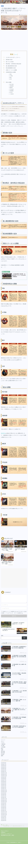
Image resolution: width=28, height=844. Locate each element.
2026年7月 (3, 764)
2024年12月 (4, 790)
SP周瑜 (11, 75)
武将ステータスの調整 (11, 70)
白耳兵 (11, 92)
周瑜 (11, 74)
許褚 (11, 79)
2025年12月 (4, 773)
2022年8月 (3, 816)
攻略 (2, 749)
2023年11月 (4, 800)
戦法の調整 (8, 82)
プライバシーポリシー (6, 833)
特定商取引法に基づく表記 (7, 835)
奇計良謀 (12, 84)
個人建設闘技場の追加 (11, 66)
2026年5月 (3, 767)
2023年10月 (4, 801)
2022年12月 (4, 811)
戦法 (2, 748)
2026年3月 (3, 768)
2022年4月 (3, 820)
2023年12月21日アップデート (13, 57)
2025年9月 (3, 777)
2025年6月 (3, 781)
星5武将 (3, 752)
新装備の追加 (9, 59)
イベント (3, 739)
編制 (2, 755)
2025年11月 (4, 774)
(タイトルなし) (4, 830)
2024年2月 (3, 796)
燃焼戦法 (3, 433)
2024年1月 (3, 797)
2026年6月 (3, 765)
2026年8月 (3, 762)
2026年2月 (3, 770)
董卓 (11, 77)
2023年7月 (3, 804)
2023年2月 (3, 809)
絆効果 (2, 754)
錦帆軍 (11, 87)
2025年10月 (4, 775)
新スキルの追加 (10, 61)
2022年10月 (4, 814)
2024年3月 (3, 794)
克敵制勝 (12, 85)
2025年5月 (3, 783)
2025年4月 (3, 784)
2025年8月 (3, 778)
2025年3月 (3, 785)
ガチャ (2, 741)
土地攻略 (3, 747)
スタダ (2, 742)
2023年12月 (4, 798)
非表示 (16, 54)
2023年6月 (3, 806)
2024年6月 (3, 793)
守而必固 (12, 89)
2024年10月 (4, 791)
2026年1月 (3, 771)
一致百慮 (12, 93)
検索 (2, 635)
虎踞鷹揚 (12, 90)
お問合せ (3, 832)
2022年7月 (3, 817)
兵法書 (2, 745)
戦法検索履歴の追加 (11, 68)
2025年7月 (3, 780)
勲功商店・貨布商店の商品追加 (13, 63)
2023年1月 (3, 810)
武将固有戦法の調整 (11, 72)
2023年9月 (3, 803)
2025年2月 (3, 787)
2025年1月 (3, 788)
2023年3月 (3, 807)
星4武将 (3, 751)
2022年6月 (3, 819)
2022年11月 (4, 813)
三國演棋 (3, 744)
